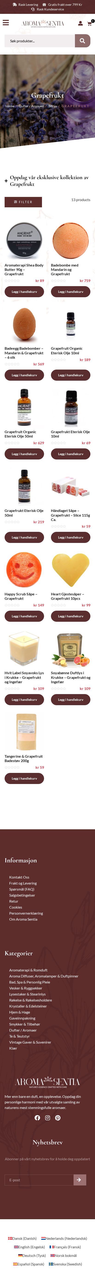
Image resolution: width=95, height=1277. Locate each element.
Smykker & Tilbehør (24, 1024)
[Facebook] (37, 1118)
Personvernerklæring (26, 913)
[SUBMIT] (79, 1180)
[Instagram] (47, 1118)
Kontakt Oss (19, 877)
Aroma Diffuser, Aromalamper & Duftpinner (43, 976)
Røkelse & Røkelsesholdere (30, 1000)
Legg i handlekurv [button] (24, 292)
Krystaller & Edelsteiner (28, 1006)
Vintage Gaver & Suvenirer (30, 1042)
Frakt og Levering (23, 883)
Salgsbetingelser (22, 895)
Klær (13, 1048)
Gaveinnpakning (22, 1018)
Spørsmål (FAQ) (21, 889)
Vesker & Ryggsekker (25, 988)
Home (10, 106)
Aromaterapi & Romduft (28, 970)
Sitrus (53, 106)
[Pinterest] (57, 1118)
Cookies (15, 907)
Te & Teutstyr (19, 1036)
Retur (13, 901)
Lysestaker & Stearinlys (27, 994)
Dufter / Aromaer (31, 106)
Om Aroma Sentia (23, 919)
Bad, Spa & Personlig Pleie (29, 982)
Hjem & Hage (19, 1012)
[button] (23, 202)
